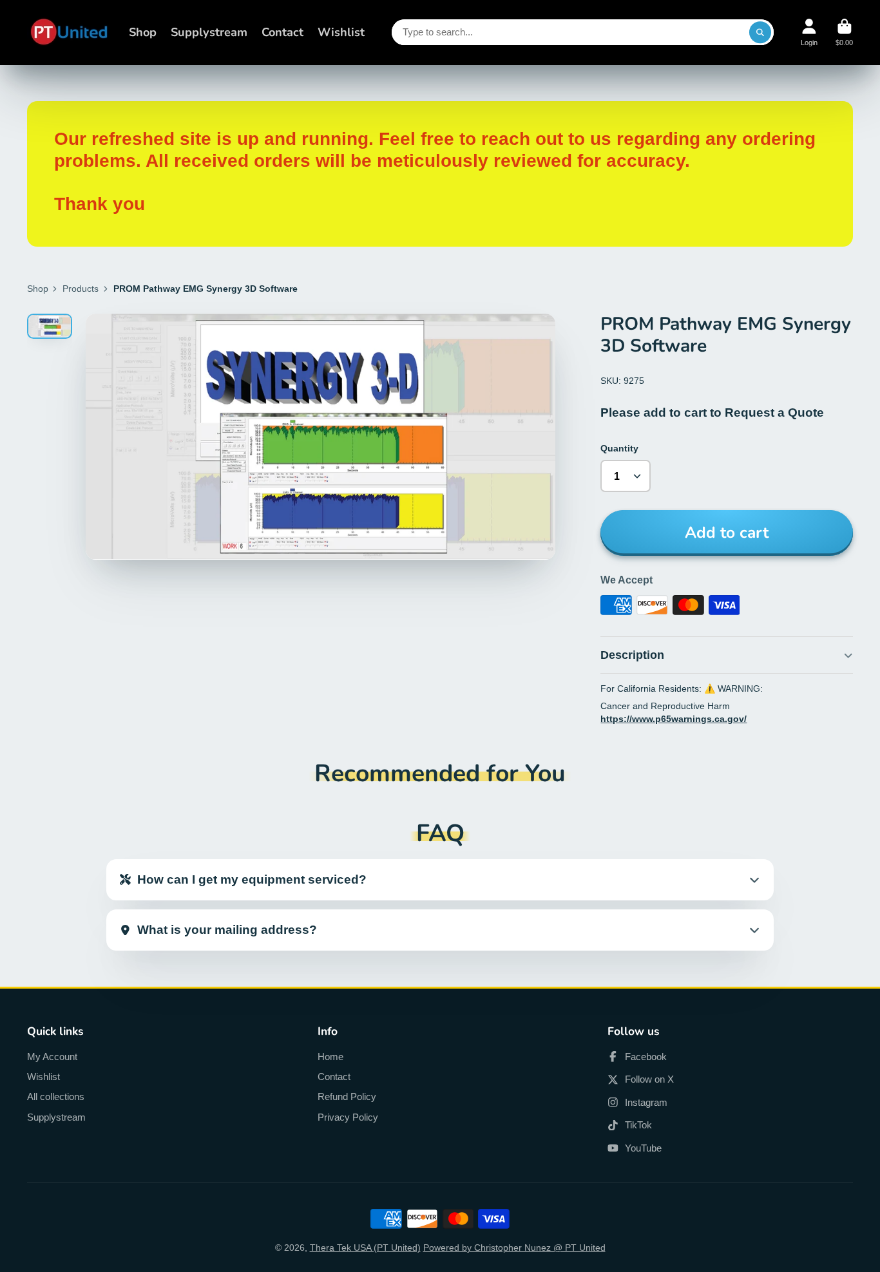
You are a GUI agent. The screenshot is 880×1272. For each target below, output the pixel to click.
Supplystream (209, 32)
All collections (55, 1096)
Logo (69, 32)
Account (809, 32)
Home (330, 1056)
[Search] (760, 32)
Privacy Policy (348, 1117)
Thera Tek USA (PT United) (365, 1247)
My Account (52, 1056)
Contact (282, 32)
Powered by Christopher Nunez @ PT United (514, 1247)
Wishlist (341, 32)
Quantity (619, 448)
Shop (143, 32)
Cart (844, 32)
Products (80, 288)
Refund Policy (347, 1096)
